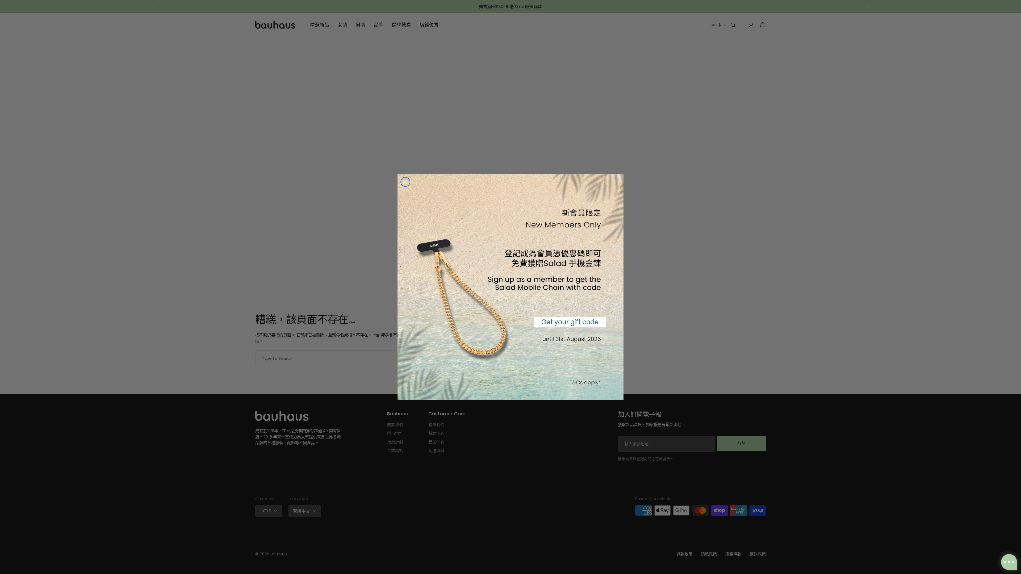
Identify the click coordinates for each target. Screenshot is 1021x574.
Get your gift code (570, 322)
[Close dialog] (405, 182)
